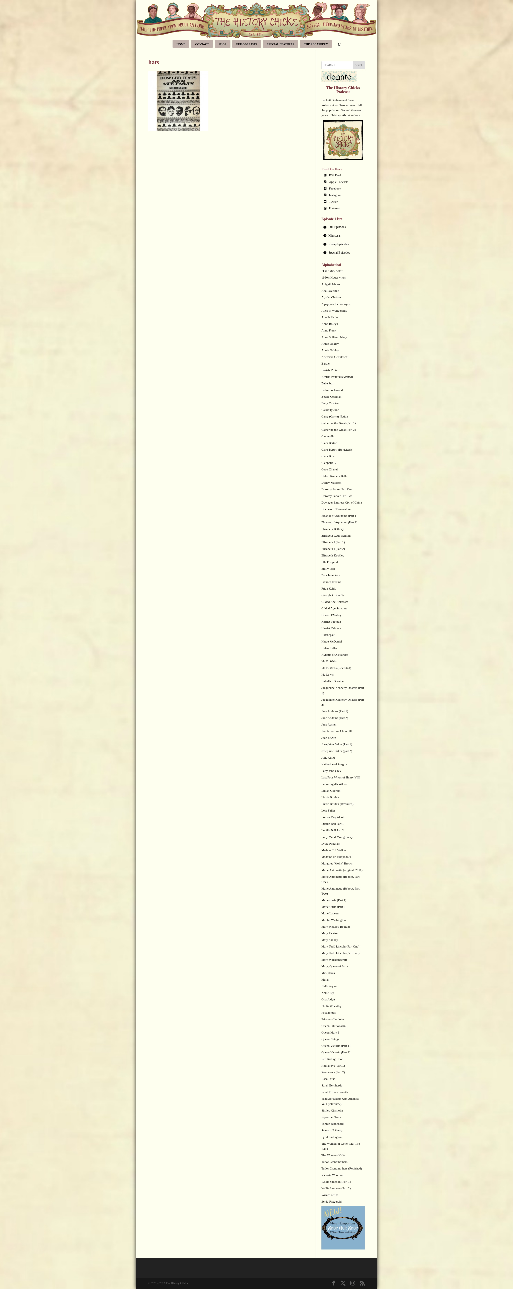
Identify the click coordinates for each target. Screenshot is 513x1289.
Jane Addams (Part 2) (334, 717)
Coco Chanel (329, 469)
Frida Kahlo (328, 588)
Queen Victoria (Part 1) (335, 1045)
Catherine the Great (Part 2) (338, 429)
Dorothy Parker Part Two (336, 496)
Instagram (335, 195)
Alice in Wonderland (334, 310)
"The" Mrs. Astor (331, 271)
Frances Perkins (331, 582)
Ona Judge (328, 999)
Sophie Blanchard (332, 1123)
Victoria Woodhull (332, 1175)
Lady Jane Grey (331, 770)
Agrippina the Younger (335, 304)
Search (359, 65)
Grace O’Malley (331, 615)
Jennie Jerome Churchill (336, 731)
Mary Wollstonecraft (334, 959)
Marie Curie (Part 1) (333, 900)
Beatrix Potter (329, 370)
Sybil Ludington (331, 1137)
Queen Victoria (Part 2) (335, 1052)
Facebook (335, 188)
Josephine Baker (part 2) (336, 751)
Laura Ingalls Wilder (334, 784)
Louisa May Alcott (332, 817)
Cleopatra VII (329, 462)
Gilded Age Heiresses (334, 601)
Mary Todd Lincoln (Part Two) (340, 953)
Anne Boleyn (329, 323)
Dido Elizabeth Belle (334, 476)
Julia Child (328, 757)
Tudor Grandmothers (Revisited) (341, 1168)
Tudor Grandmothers (334, 1161)
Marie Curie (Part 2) (333, 906)
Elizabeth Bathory (332, 529)
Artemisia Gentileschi (334, 357)
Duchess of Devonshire (336, 509)
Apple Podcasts (338, 181)
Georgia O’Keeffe (332, 595)
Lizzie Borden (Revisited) (337, 804)
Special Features (280, 44)
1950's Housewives (333, 277)
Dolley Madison (331, 482)
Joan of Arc (328, 737)
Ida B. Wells (329, 661)
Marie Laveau (330, 913)
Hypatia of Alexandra (334, 654)
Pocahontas (328, 1012)
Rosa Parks (328, 1078)
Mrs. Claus (328, 973)
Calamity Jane (330, 409)
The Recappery (316, 44)
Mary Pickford (330, 933)
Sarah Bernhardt (331, 1085)
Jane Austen (328, 724)
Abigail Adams (330, 284)
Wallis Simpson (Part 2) (336, 1188)
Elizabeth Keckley (332, 555)
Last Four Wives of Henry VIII (340, 777)
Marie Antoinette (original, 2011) (342, 870)
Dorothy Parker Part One (336, 489)
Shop (222, 44)
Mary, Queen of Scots (334, 966)
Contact (202, 44)
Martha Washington (333, 920)
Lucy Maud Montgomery (337, 837)
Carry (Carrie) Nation (334, 416)
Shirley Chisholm (332, 1110)
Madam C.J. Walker (333, 850)
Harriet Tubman (331, 621)
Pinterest (334, 208)
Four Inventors (330, 575)
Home (181, 44)
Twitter (333, 201)
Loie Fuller (328, 810)
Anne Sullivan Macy (334, 337)
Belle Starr (327, 383)
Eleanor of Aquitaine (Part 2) (339, 522)
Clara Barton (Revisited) (336, 449)
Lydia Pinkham (330, 843)
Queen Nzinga (330, 1039)
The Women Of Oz (333, 1155)
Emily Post (328, 568)
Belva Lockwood (332, 390)
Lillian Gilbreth (330, 790)
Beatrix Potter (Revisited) (337, 376)
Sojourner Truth (331, 1117)
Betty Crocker (330, 403)
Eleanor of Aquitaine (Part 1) (339, 515)
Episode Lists (246, 44)
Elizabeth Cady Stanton (336, 535)
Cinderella (327, 436)
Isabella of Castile (332, 681)
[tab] (343, 227)
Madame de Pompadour (336, 856)
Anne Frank (328, 330)
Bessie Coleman (331, 396)
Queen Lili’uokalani (333, 1026)
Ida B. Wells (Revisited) (336, 668)
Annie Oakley (330, 343)
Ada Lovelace (330, 290)
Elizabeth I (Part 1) (333, 542)
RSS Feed (335, 175)
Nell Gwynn (329, 986)
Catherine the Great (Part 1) (338, 423)
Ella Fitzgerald (330, 562)
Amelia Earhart (330, 317)
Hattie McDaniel (331, 641)
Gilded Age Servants (334, 608)
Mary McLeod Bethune (335, 926)
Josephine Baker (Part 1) (336, 744)
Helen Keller (329, 648)
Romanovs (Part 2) (333, 1072)
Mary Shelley (329, 939)
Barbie (325, 363)
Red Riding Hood (332, 1059)
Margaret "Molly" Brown (336, 863)
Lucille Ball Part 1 (332, 823)
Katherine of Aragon (334, 764)
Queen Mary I (330, 1032)
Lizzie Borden (330, 797)
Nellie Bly (327, 992)
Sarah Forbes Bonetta (334, 1092)
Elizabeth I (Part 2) (333, 548)
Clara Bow (328, 456)
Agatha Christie (331, 297)
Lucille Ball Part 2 (332, 830)
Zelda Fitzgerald (331, 1201)
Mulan (325, 979)
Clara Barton (329, 443)
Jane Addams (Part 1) (334, 711)
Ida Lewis (327, 674)
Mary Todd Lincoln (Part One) (340, 946)
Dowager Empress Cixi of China (341, 502)
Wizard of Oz (329, 1195)
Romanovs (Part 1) (333, 1065)
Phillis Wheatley (331, 1006)
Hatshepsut (328, 634)
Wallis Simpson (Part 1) (336, 1181)
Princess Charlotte (332, 1019)
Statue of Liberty (331, 1130)
